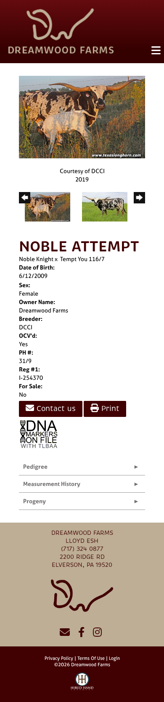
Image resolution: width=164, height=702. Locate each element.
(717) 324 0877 (82, 549)
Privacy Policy (59, 658)
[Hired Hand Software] (82, 685)
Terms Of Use (91, 658)
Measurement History (51, 484)
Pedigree (35, 466)
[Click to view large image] (82, 116)
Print (109, 408)
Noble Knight (36, 259)
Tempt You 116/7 (82, 259)
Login (114, 658)
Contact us (55, 408)
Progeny (34, 501)
